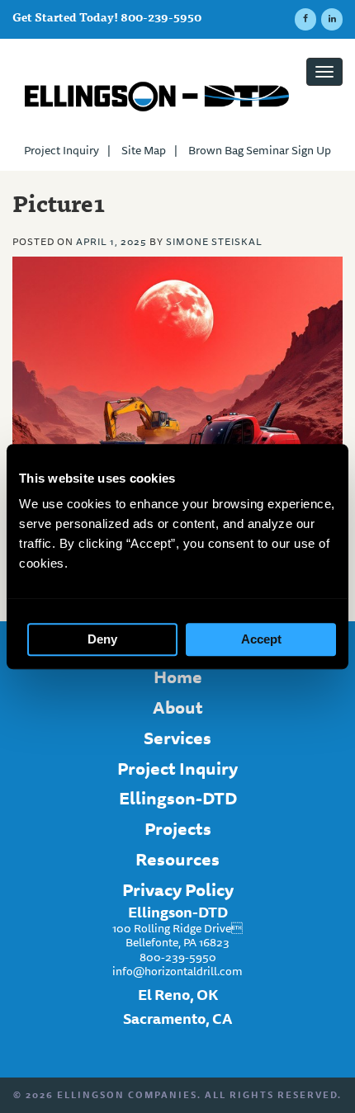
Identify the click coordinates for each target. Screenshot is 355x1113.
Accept (261, 639)
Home (178, 677)
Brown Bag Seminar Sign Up (259, 149)
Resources (177, 859)
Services (177, 738)
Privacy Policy (178, 889)
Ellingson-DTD (178, 798)
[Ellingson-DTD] (156, 96)
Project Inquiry (67, 149)
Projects (177, 828)
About (178, 707)
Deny (102, 639)
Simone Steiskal (214, 241)
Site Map (149, 149)
